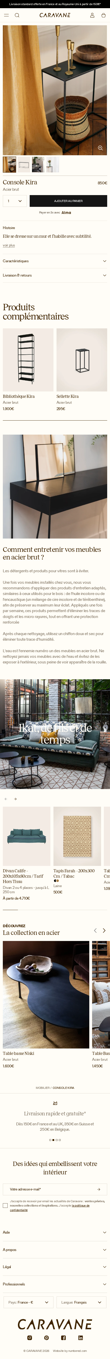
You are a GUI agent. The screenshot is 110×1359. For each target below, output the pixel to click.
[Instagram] (29, 1338)
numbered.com (77, 1351)
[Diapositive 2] (53, 1140)
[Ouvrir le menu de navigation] (6, 15)
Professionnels (14, 1284)
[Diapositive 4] (60, 1140)
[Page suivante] (15, 799)
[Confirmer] (99, 1189)
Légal (7, 1267)
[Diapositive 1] (50, 1140)
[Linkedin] (80, 1338)
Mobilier (43, 1088)
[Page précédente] (6, 799)
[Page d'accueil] (55, 15)
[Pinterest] (46, 1338)
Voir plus (9, 245)
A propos (9, 1249)
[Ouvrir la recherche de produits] (17, 15)
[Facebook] (63, 1338)
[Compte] (92, 15)
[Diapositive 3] (57, 1140)
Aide (6, 1232)
